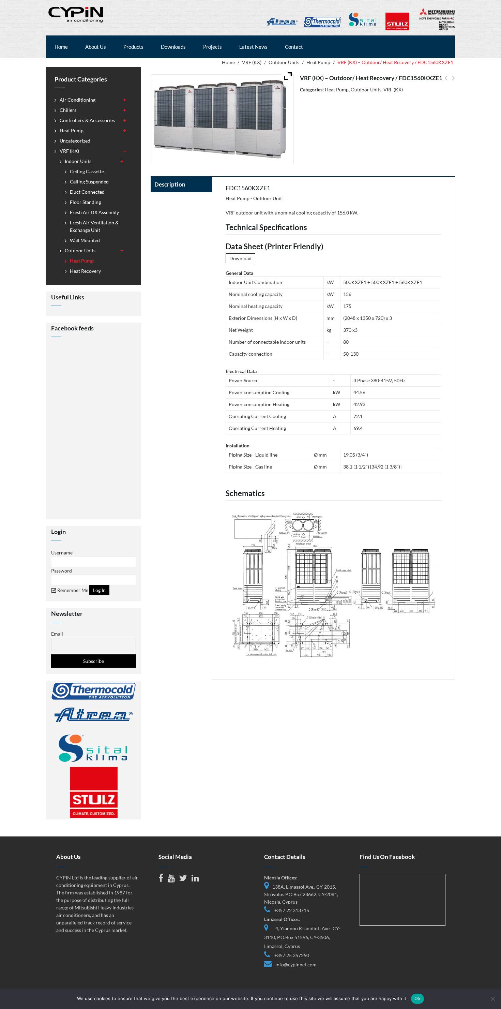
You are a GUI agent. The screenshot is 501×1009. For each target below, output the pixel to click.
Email (57, 634)
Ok (417, 998)
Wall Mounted (85, 240)
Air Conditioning (77, 100)
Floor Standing (85, 202)
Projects (212, 47)
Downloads (173, 47)
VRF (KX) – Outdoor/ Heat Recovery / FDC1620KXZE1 (445, 81)
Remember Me (72, 590)
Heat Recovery (85, 271)
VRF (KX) (251, 62)
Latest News (253, 47)
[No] (492, 998)
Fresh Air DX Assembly (94, 212)
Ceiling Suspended (89, 181)
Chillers (68, 110)
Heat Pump (318, 62)
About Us (95, 47)
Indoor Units (78, 161)
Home (61, 47)
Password (61, 571)
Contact (294, 47)
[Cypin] (76, 14)
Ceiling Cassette (87, 171)
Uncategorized (75, 141)
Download (240, 258)
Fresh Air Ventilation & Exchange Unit (94, 226)
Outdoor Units (284, 62)
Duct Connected (87, 192)
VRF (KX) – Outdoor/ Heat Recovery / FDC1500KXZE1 (453, 81)
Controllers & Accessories (87, 120)
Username (62, 552)
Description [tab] (169, 184)
